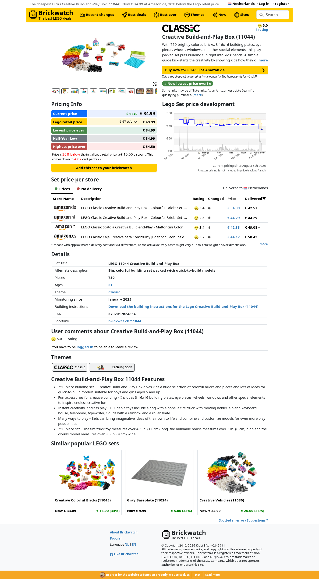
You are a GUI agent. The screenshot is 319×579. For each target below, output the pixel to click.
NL (127, 544)
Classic (114, 292)
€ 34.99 (233, 208)
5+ (110, 284)
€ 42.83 (233, 227)
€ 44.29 (233, 217)
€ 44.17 (233, 236)
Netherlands (243, 3)
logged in (85, 347)
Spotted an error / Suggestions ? (243, 520)
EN (134, 544)
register (282, 3)
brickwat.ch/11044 (124, 321)
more (263, 60)
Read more (212, 575)
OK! (197, 575)
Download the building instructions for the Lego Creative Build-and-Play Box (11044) (183, 306)
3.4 (201, 208)
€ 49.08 (251, 227)
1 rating (262, 30)
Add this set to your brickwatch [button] (104, 167)
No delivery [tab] (91, 188)
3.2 (201, 236)
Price (231, 198)
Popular (116, 538)
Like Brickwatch (126, 554)
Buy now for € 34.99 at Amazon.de (215, 69)
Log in (264, 3)
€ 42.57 (251, 208)
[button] (154, 83)
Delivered (253, 198)
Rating (199, 198)
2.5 (201, 217)
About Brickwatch (124, 532)
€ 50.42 (251, 236)
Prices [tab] (64, 188)
